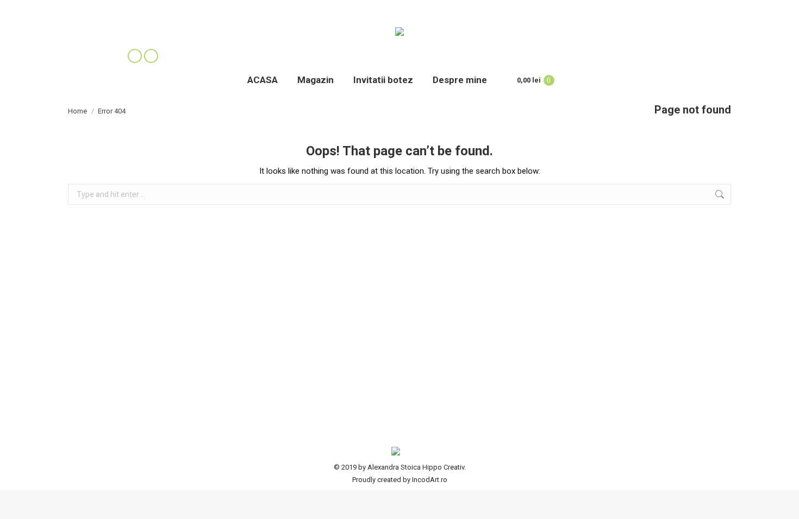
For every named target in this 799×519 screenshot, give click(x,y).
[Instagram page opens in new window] (151, 56)
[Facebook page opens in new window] (135, 56)
